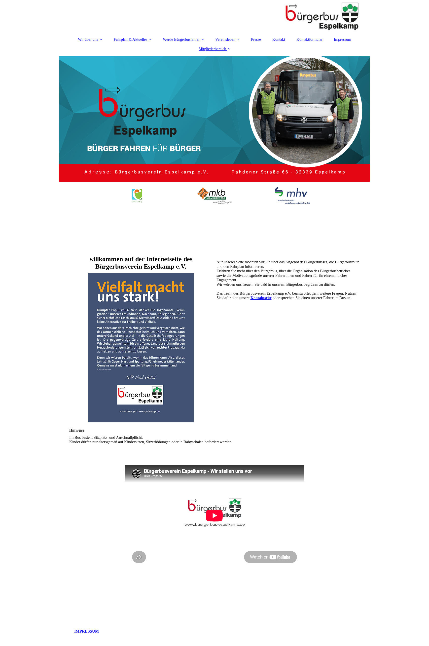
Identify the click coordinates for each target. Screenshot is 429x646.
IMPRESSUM (79, 631)
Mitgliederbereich (212, 49)
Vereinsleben (225, 39)
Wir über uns (88, 39)
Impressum (342, 39)
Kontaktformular (309, 39)
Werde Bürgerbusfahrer (181, 39)
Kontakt (278, 39)
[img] (214, 16)
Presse (256, 39)
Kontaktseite (261, 298)
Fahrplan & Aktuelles (130, 39)
